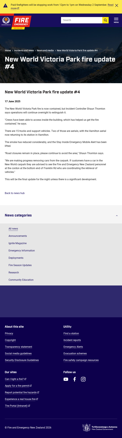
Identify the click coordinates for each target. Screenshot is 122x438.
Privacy (9, 333)
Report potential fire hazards (22, 392)
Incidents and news (24, 50)
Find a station (71, 333)
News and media (45, 50)
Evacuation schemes (75, 353)
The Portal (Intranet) (17, 405)
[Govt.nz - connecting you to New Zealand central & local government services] (99, 428)
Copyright (10, 340)
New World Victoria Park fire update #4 (77, 50)
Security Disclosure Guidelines (22, 360)
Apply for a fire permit (18, 385)
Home (8, 50)
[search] (105, 20)
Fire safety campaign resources (81, 360)
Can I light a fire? (15, 379)
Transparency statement (18, 346)
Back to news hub (15, 193)
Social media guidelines (18, 353)
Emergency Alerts (73, 346)
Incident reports (72, 340)
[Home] (15, 21)
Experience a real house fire (21, 399)
